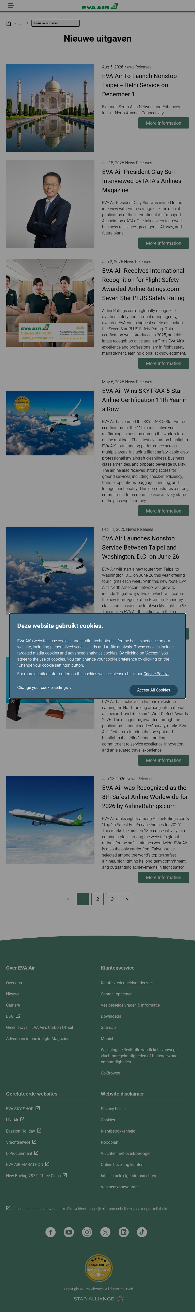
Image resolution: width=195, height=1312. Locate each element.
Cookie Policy (156, 673)
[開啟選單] (10, 5)
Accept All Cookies (153, 690)
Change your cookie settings (42, 687)
